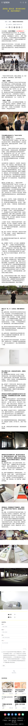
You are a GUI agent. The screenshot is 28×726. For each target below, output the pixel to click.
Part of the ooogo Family (11, 724)
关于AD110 (7, 718)
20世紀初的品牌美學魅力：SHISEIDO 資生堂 (20, 691)
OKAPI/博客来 (11, 31)
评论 (3, 640)
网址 (3, 635)
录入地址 (14, 722)
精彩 (10, 21)
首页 (6, 21)
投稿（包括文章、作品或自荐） (16, 720)
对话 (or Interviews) (18, 21)
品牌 (16, 693)
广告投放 (5, 720)
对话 (16, 708)
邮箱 (3, 629)
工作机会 (14, 718)
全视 (3, 693)
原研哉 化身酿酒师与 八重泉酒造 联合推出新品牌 (7, 691)
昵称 (3, 624)
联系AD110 (20, 718)
